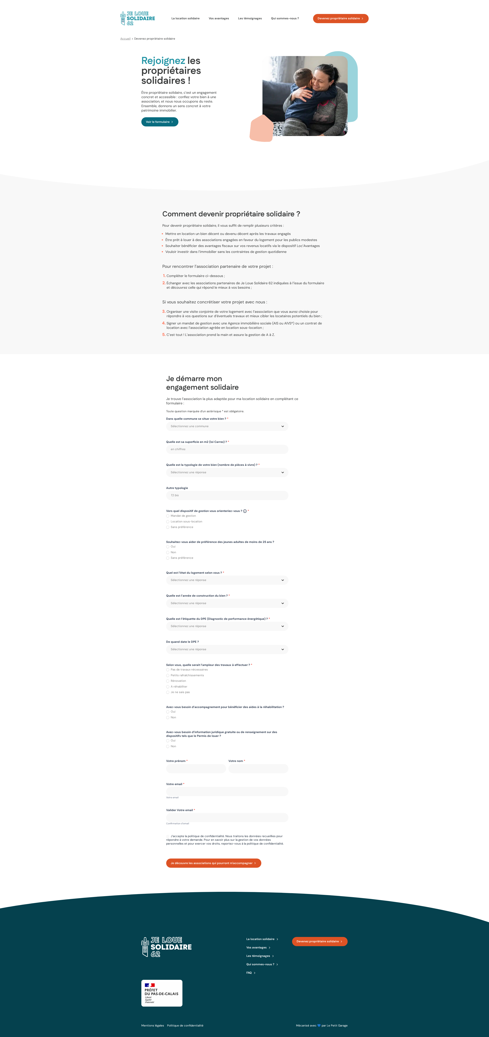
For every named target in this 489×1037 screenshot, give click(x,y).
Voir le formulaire (158, 122)
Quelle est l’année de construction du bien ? (198, 596)
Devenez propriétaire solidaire (339, 18)
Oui (173, 546)
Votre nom (236, 761)
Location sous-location (186, 521)
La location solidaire (186, 18)
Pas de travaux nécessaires (189, 669)
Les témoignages (250, 18)
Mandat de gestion (183, 516)
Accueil (125, 39)
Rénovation (178, 681)
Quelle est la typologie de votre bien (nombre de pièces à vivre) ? (213, 465)
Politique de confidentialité (185, 1025)
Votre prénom (177, 761)
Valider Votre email (180, 810)
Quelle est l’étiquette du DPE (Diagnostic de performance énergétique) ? (218, 619)
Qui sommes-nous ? (285, 18)
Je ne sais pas (180, 692)
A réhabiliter (178, 686)
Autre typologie (177, 488)
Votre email (175, 784)
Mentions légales (152, 1025)
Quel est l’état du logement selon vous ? (195, 573)
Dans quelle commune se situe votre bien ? (197, 419)
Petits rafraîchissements (187, 675)
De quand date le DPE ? (182, 642)
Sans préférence (181, 527)
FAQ (249, 973)
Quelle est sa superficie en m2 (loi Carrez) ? (197, 442)
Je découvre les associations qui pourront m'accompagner (212, 863)
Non (173, 552)
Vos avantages (219, 18)
